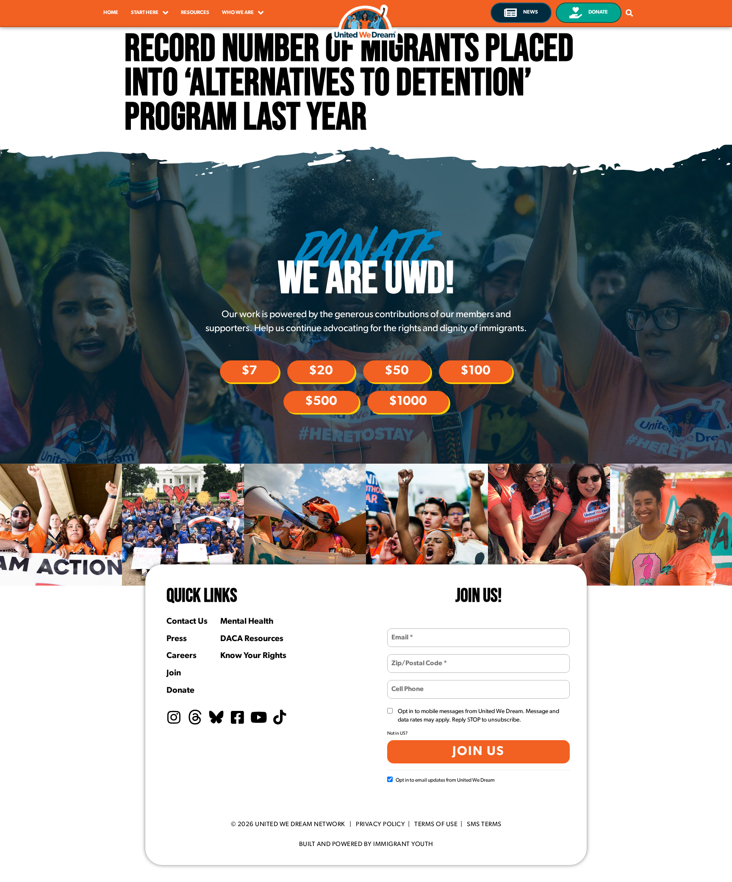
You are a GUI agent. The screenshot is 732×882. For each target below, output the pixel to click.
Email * (401, 632)
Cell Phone (406, 684)
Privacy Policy (380, 824)
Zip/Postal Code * (415, 658)
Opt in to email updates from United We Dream (445, 780)
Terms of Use (436, 824)
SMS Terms (484, 824)
